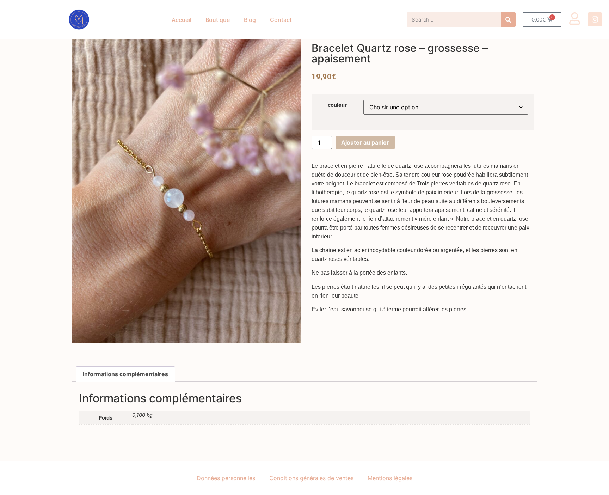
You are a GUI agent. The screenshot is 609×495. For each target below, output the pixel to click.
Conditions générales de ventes (311, 478)
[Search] (508, 19)
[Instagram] (595, 19)
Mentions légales (390, 478)
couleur (337, 105)
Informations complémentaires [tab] (125, 374)
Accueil (181, 19)
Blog (250, 19)
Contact (281, 19)
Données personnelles (226, 478)
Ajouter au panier (365, 142)
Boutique (217, 19)
